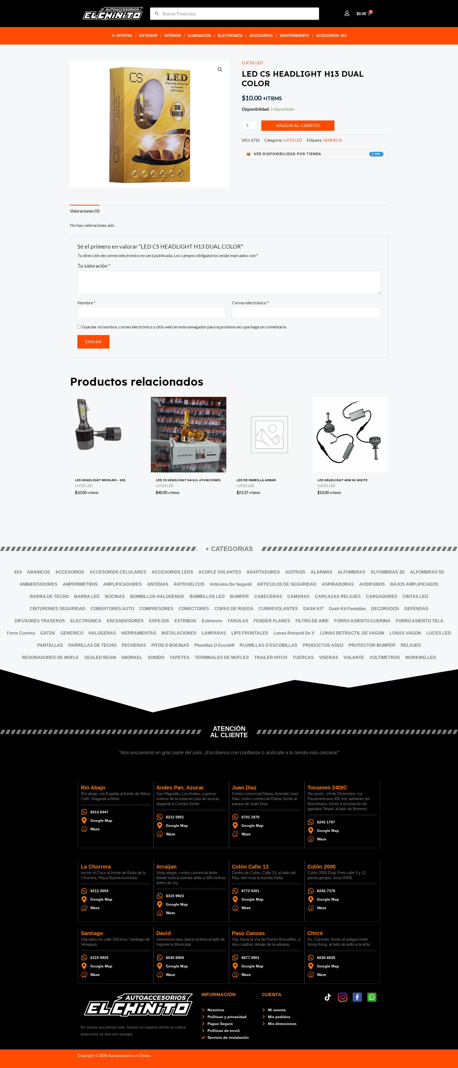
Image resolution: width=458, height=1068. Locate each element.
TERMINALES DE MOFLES (222, 657)
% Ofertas (122, 36)
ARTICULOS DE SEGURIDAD (286, 584)
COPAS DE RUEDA (233, 608)
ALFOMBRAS (351, 572)
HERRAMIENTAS (138, 633)
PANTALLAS (50, 645)
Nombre (86, 302)
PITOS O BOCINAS (170, 645)
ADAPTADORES (263, 572)
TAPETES (180, 657)
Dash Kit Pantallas (347, 608)
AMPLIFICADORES (122, 584)
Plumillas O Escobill (214, 645)
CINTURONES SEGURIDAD (57, 608)
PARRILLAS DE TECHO (92, 645)
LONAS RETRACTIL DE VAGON (352, 633)
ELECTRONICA (230, 36)
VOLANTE (354, 657)
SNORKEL (131, 657)
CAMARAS (298, 596)
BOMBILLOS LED (207, 596)
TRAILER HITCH (270, 657)
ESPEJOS (159, 621)
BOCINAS (115, 596)
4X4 (18, 572)
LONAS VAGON (405, 633)
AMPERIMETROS (80, 584)
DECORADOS (385, 608)
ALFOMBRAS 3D (388, 572)
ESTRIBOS (185, 621)
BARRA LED (87, 596)
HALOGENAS (102, 633)
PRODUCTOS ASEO (323, 645)
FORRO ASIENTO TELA (419, 621)
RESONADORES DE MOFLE (50, 657)
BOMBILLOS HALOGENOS (157, 596)
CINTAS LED (415, 596)
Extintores (212, 621)
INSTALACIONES (178, 633)
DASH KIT (313, 608)
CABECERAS (268, 596)
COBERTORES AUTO (112, 608)
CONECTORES (194, 608)
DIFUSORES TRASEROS (40, 621)
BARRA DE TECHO (49, 596)
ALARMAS (321, 572)
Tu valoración (93, 266)
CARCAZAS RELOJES (338, 596)
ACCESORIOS (261, 36)
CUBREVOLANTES (278, 608)
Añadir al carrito (298, 125)
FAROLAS (238, 621)
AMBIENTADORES (39, 584)
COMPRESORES (156, 608)
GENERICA (332, 140)
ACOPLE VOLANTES (220, 572)
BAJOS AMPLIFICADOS (414, 584)
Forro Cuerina (21, 633)
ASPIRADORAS (338, 584)
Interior (172, 36)
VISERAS (328, 657)
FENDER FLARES (272, 621)
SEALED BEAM (100, 657)
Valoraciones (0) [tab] (84, 210)
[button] (220, 69)
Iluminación (199, 36)
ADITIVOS (295, 572)
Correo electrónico (250, 302)
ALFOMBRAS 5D (427, 572)
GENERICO (71, 633)
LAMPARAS (214, 633)
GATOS (47, 633)
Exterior (148, 36)
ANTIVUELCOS (189, 584)
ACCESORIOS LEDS (172, 572)
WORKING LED (420, 657)
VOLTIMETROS (384, 657)
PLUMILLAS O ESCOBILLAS (268, 645)
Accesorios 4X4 (331, 36)
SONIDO (156, 657)
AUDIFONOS (372, 584)
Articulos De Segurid (231, 584)
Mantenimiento (294, 36)
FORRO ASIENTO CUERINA (362, 621)
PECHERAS (134, 645)
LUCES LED (252, 62)
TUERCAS (303, 657)
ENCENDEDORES (125, 621)
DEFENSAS (416, 608)
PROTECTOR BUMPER (372, 645)
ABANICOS (38, 572)
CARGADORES (381, 596)
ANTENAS (157, 584)
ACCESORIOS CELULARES (118, 572)
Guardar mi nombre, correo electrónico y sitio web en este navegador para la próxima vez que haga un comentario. (184, 326)
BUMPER (239, 596)
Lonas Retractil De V (294, 633)
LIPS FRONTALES (249, 633)
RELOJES (411, 645)
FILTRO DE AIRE (312, 621)
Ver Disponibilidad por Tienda (313, 154)
